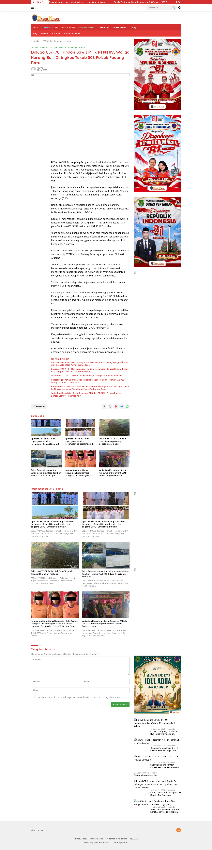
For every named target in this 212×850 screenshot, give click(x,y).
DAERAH (35, 47)
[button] (174, 7)
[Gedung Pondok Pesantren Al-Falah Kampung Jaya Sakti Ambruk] (157, 741)
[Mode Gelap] (179, 7)
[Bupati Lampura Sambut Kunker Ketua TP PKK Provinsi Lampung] (157, 758)
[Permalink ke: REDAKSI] (33, 68)
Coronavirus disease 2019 (146, 775)
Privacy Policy (80, 838)
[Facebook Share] (104, 406)
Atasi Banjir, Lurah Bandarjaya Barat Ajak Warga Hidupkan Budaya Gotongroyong (165, 810)
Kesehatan (49, 27)
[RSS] (178, 830)
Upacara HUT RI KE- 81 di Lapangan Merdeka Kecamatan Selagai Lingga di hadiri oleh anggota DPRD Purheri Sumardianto (90, 363)
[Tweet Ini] (110, 406)
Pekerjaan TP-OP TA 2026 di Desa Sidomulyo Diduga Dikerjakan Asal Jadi (86, 375)
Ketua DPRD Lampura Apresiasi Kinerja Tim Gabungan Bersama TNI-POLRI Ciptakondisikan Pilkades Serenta (165, 793)
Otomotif (66, 27)
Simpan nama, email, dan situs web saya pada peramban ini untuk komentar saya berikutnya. (76, 697)
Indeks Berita (119, 27)
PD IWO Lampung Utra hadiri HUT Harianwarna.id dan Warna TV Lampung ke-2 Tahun (164, 732)
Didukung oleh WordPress (96, 842)
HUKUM (53, 47)
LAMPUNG (62, 47)
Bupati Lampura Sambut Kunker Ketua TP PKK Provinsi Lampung (164, 766)
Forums (44, 33)
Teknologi (104, 27)
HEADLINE (44, 47)
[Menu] (33, 7)
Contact (56, 33)
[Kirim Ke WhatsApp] (127, 406)
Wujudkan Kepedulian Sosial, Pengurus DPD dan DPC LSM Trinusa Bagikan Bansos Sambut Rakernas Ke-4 (86, 394)
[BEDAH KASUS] (45, 17)
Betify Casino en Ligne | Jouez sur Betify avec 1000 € (111, 2)
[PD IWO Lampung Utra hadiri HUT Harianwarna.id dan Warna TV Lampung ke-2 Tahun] (157, 723)
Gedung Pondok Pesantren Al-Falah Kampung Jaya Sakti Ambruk (164, 749)
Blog (35, 33)
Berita (36, 27)
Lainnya (133, 27)
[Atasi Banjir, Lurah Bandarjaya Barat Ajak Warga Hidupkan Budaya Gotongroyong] (157, 802)
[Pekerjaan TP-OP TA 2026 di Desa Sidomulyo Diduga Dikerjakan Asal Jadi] (114, 427)
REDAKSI (40, 68)
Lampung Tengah (76, 47)
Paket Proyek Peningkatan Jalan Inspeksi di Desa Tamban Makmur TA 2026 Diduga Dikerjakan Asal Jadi (87, 381)
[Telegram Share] (121, 406)
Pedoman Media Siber (116, 838)
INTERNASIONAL (86, 27)
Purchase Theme (72, 33)
